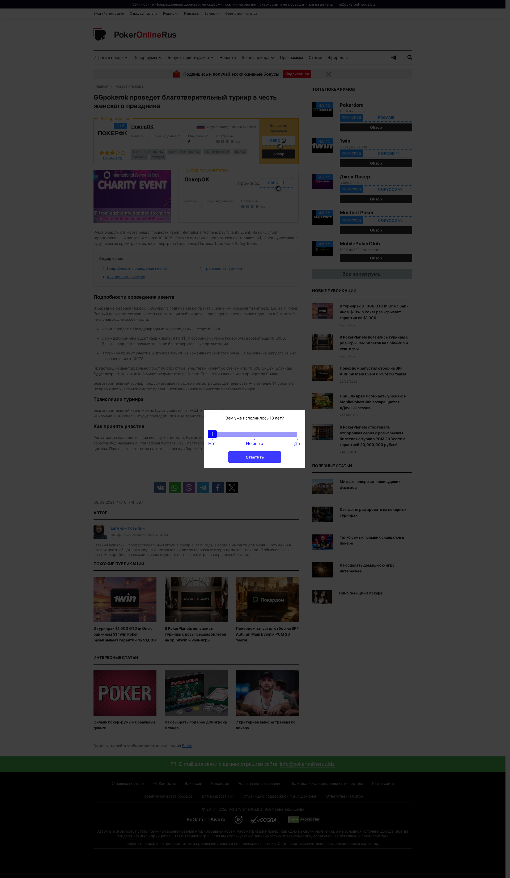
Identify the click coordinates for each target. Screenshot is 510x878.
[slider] (212, 434)
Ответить (255, 457)
